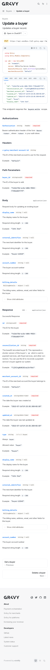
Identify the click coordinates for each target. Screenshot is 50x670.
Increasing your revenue (14, 622)
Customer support (11, 646)
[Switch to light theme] (40, 660)
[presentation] (28, 41)
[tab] (6, 78)
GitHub (6, 633)
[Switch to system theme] (35, 660)
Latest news (8, 637)
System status (9, 642)
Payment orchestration (13, 609)
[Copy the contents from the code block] (40, 48)
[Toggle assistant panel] (43, 4)
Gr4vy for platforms (11, 617)
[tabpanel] (25, 92)
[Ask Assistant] (44, 48)
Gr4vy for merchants (12, 613)
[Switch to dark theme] (44, 660)
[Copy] (44, 41)
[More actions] (47, 4)
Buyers (5, 19)
